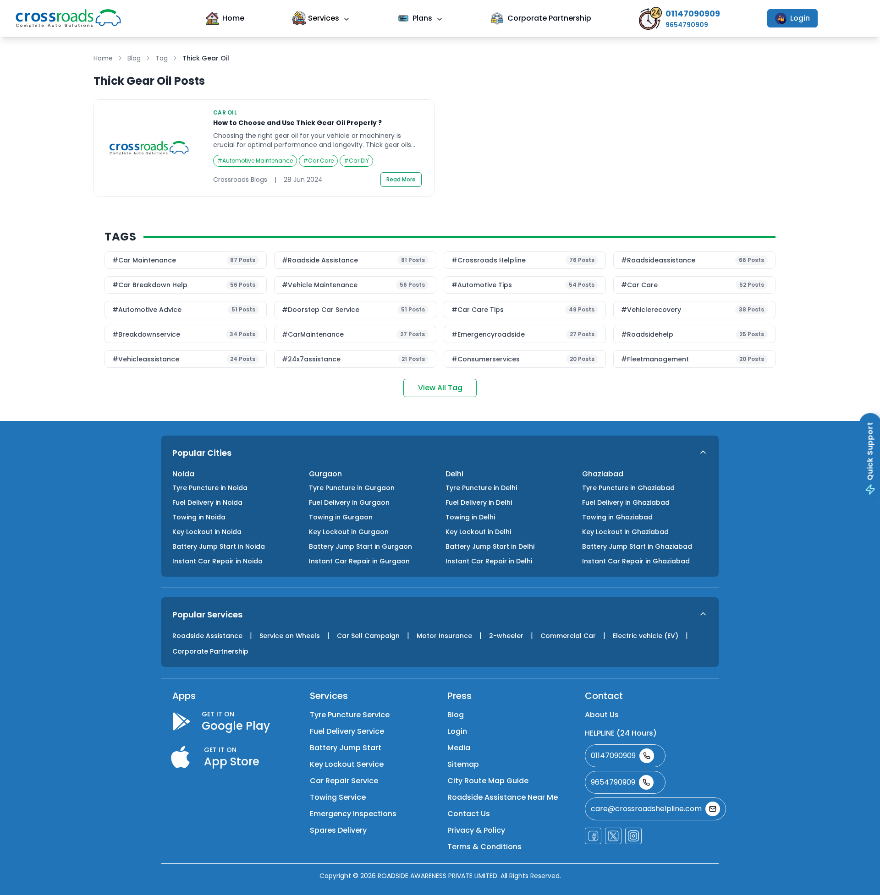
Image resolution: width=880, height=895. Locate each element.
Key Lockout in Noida (207, 531)
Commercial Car (568, 635)
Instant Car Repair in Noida (217, 561)
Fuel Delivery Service (347, 731)
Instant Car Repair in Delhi (489, 561)
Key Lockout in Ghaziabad (625, 531)
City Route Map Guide (487, 780)
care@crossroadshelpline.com (646, 808)
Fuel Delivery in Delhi (479, 502)
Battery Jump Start (345, 747)
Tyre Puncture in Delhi (481, 487)
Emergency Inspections (353, 813)
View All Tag (440, 387)
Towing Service (338, 797)
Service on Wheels (289, 635)
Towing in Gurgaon (341, 517)
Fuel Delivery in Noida (207, 502)
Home (233, 18)
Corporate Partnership (549, 18)
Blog (134, 58)
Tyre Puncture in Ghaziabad (628, 487)
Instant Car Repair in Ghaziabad (636, 561)
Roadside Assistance (207, 635)
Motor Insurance (444, 635)
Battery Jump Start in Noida (218, 546)
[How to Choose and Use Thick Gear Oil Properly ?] (264, 148)
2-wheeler (506, 635)
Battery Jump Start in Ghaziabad (637, 546)
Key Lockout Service (347, 764)
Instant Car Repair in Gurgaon (359, 561)
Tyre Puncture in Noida (210, 487)
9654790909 (613, 782)
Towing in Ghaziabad (617, 517)
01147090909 (613, 755)
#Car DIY (356, 160)
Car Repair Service (344, 780)
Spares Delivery (338, 830)
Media (458, 747)
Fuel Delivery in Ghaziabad (626, 502)
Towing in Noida (199, 517)
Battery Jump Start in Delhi (490, 546)
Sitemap (463, 764)
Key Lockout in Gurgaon (349, 531)
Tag (161, 58)
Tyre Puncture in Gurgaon (352, 487)
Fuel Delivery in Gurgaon (349, 502)
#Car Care (318, 160)
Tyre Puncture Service (350, 714)
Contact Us (468, 813)
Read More (401, 179)
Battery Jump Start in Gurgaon (360, 546)
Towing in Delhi (470, 517)
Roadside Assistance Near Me (502, 797)
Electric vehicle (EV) (645, 635)
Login (800, 18)
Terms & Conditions (484, 846)
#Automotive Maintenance (255, 160)
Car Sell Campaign (368, 635)
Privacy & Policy (476, 830)
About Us (602, 714)
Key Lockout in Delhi (478, 531)
